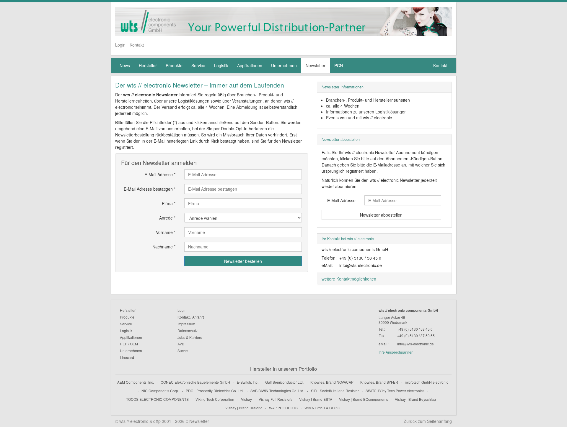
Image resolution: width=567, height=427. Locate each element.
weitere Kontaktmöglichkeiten (349, 279)
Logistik (221, 65)
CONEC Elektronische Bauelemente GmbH (195, 382)
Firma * (168, 203)
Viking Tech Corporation (214, 399)
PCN (338, 65)
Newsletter (315, 65)
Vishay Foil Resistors (275, 399)
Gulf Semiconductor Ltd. (284, 382)
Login (120, 45)
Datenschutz (187, 330)
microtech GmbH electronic (426, 382)
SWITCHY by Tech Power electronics (395, 390)
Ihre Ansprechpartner (396, 352)
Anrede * (167, 218)
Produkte (174, 65)
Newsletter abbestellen (381, 215)
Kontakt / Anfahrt (190, 316)
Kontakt (137, 45)
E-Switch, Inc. (247, 382)
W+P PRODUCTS (283, 407)
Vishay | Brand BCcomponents (363, 399)
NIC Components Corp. (160, 390)
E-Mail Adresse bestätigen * (149, 189)
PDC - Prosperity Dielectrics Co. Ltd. (215, 390)
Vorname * (165, 232)
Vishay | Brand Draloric (243, 407)
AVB (180, 343)
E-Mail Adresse (341, 200)
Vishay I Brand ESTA (315, 399)
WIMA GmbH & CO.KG (322, 407)
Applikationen (249, 65)
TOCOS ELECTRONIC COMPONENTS (157, 399)
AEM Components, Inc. (135, 382)
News (125, 65)
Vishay (246, 399)
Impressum (186, 323)
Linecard (127, 357)
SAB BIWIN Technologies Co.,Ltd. (277, 390)
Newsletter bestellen (243, 261)
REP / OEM (129, 343)
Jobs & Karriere (189, 337)
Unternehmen (284, 65)
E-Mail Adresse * (159, 174)
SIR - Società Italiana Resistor (335, 390)
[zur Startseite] (283, 21)
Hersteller (148, 65)
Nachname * (163, 247)
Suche (182, 350)
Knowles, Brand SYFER (379, 382)
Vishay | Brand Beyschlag (415, 399)
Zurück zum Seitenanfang (428, 421)
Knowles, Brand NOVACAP (331, 382)
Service (198, 65)
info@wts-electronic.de (360, 265)
